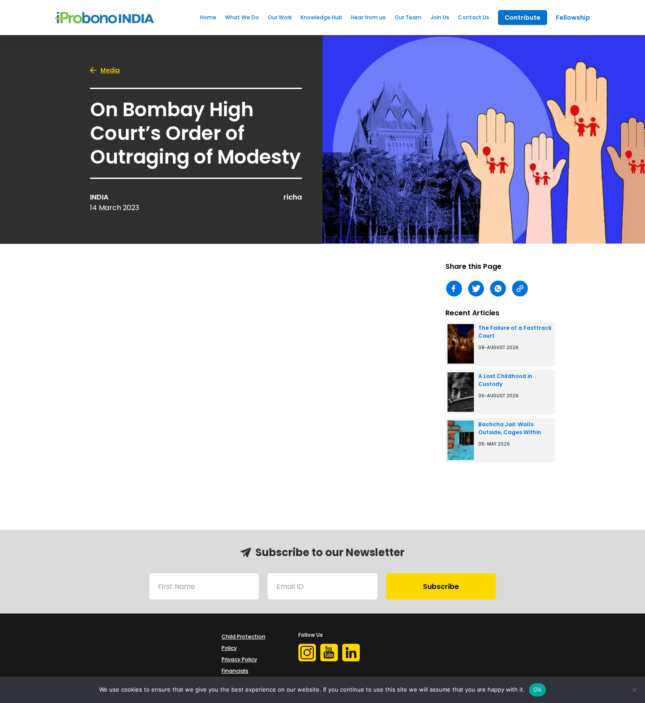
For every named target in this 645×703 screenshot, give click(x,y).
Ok (537, 689)
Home (208, 17)
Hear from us (368, 17)
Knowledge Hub (321, 17)
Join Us (439, 17)
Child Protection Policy (243, 642)
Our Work (280, 17)
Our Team (408, 17)
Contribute (523, 17)
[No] (634, 689)
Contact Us (473, 17)
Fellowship (573, 17)
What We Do (242, 17)
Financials (235, 670)
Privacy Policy (239, 659)
